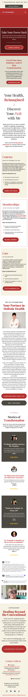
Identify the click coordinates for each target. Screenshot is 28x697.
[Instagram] (7, 691)
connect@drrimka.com (11, 675)
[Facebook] (11, 691)
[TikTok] (19, 691)
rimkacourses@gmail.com (11, 666)
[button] (25, 12)
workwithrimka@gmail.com (11, 671)
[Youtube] (15, 691)
